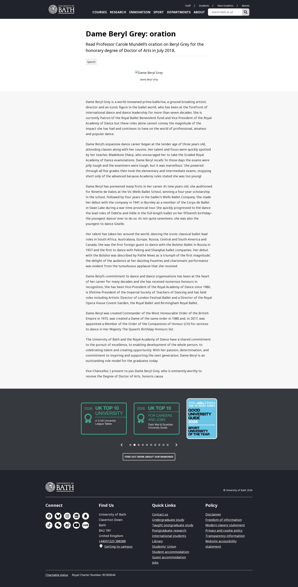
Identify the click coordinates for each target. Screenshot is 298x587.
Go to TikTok (49, 525)
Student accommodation (170, 552)
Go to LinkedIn (76, 516)
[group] (104, 419)
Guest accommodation (169, 557)
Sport (158, 12)
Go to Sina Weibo (67, 525)
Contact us (160, 514)
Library (157, 541)
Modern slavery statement (225, 525)
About (199, 12)
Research (118, 12)
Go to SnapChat (85, 516)
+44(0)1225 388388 (112, 541)
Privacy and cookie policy (223, 530)
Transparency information (225, 536)
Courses (99, 12)
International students (169, 536)
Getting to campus (118, 546)
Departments (179, 12)
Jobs (155, 562)
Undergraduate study (168, 520)
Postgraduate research (169, 530)
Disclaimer (213, 514)
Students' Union (164, 546)
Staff (188, 5)
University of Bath (63, 9)
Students (204, 5)
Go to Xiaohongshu (85, 525)
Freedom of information (223, 520)
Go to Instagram (67, 516)
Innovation (139, 12)
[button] (121, 444)
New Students (225, 5)
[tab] (130, 445)
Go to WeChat (58, 525)
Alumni (245, 5)
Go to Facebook (49, 516)
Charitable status (57, 575)
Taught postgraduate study (172, 525)
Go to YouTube (76, 525)
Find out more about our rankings (149, 456)
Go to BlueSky (58, 516)
